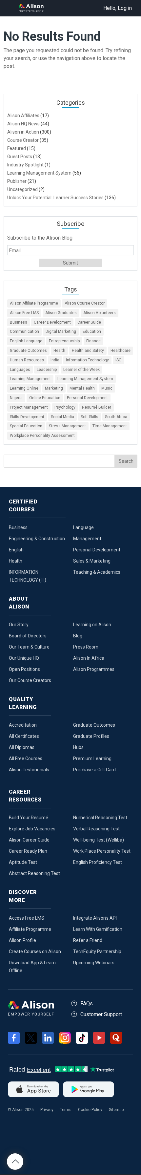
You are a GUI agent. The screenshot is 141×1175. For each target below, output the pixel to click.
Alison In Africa (88, 658)
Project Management (29, 407)
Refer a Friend (87, 940)
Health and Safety (88, 350)
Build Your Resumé (28, 817)
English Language (26, 341)
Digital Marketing (61, 331)
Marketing (54, 388)
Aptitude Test (23, 862)
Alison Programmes (93, 669)
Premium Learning (92, 758)
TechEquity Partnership (97, 951)
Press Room (85, 647)
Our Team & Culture (29, 647)
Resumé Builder (96, 407)
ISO (118, 360)
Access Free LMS (26, 918)
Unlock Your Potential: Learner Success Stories (55, 197)
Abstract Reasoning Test (34, 873)
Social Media (62, 417)
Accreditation (23, 725)
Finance (93, 341)
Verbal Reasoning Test (96, 828)
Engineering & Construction (37, 538)
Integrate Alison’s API (95, 918)
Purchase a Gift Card (94, 769)
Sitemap (116, 1109)
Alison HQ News (23, 123)
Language (83, 527)
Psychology (64, 407)
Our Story (19, 624)
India (54, 360)
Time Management (109, 426)
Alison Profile (22, 940)
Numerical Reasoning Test (100, 817)
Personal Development (87, 397)
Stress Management (67, 426)
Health (59, 350)
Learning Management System (39, 173)
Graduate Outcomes (28, 350)
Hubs (78, 747)
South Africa (116, 417)
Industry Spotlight (25, 164)
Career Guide (89, 322)
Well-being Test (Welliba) (98, 840)
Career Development (52, 322)
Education (92, 331)
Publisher (17, 181)
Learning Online (24, 388)
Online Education (44, 397)
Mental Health (82, 388)
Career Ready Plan (28, 851)
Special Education (26, 426)
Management (87, 538)
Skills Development (27, 417)
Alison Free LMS (24, 312)
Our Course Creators (30, 680)
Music (106, 388)
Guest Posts (19, 156)
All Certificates (24, 736)
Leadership (47, 369)
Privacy (46, 1109)
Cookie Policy (90, 1109)
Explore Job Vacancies (32, 828)
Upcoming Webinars (93, 962)
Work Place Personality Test (102, 851)
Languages (20, 369)
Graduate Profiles (91, 736)
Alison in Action (23, 132)
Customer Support (101, 1014)
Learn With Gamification (97, 929)
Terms (65, 1109)
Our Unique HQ (24, 658)
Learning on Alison (92, 624)
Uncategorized (22, 189)
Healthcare (121, 350)
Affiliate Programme (30, 929)
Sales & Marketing (92, 561)
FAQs (86, 1003)
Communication (24, 331)
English (16, 549)
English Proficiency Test (97, 862)
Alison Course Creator (85, 303)
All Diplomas (21, 747)
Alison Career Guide (29, 840)
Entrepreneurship (64, 341)
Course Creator (23, 140)
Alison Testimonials (29, 769)
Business (18, 322)
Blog (77, 635)
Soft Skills (89, 417)
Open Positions (24, 669)
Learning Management (30, 378)
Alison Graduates (61, 312)
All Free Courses (25, 758)
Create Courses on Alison (35, 951)
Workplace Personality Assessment (42, 435)
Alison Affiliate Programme (34, 303)
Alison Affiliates (23, 115)
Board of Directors (28, 635)
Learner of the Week (81, 369)
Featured (16, 148)
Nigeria (16, 397)
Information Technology (87, 360)
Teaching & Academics (96, 572)
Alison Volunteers (99, 312)
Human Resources (27, 360)
